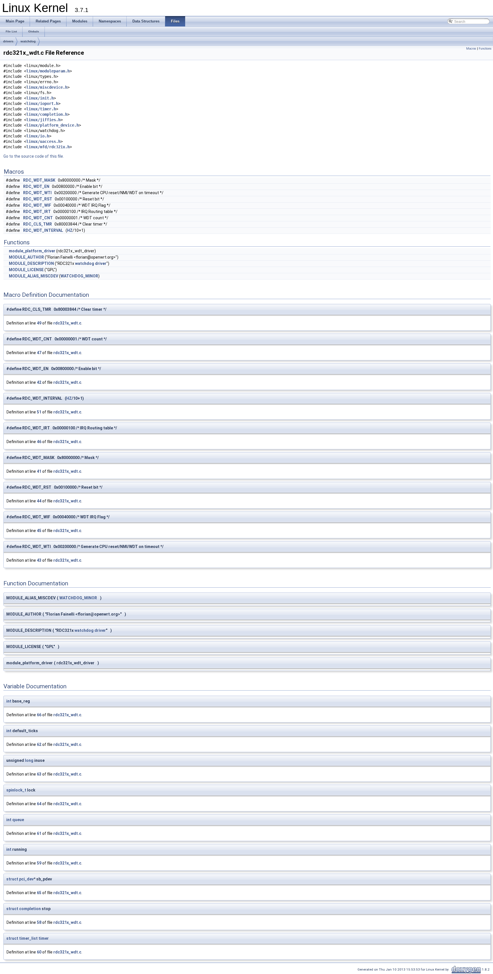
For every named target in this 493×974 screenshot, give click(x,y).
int (8, 701)
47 (39, 352)
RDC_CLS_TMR (37, 224)
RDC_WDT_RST (37, 199)
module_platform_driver (32, 251)
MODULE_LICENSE (26, 269)
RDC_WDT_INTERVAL (43, 230)
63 (39, 774)
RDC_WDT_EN (36, 186)
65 (39, 892)
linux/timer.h (41, 109)
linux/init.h (40, 98)
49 (39, 323)
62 (39, 744)
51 (39, 412)
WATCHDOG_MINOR (79, 276)
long (29, 760)
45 (39, 530)
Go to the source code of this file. (33, 156)
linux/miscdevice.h (46, 87)
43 (39, 560)
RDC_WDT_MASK (39, 180)
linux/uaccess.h (43, 141)
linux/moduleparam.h (48, 71)
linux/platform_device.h (52, 125)
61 (39, 833)
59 (39, 863)
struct (12, 879)
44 (39, 501)
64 (39, 803)
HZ (69, 230)
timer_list (28, 938)
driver (100, 263)
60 (39, 952)
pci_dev (26, 879)
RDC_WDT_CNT (38, 218)
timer (44, 938)
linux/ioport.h (42, 103)
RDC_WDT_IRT (37, 211)
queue (18, 819)
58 (39, 922)
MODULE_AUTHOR (26, 257)
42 (39, 382)
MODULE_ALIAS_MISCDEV (33, 276)
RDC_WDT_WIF (37, 205)
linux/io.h (37, 136)
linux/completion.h (46, 114)
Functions (485, 48)
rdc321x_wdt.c (67, 323)
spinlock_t (16, 790)
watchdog (28, 41)
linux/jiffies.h (43, 119)
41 (39, 471)
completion (30, 908)
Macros (471, 48)
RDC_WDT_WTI (37, 192)
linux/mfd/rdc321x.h (48, 147)
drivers (8, 41)
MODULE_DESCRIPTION (31, 263)
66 (39, 715)
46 (39, 441)
